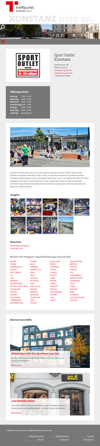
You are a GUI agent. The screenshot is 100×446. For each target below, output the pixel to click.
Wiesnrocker (16, 303)
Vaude (53, 300)
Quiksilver (15, 289)
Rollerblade (56, 292)
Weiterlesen (16, 365)
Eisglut (13, 269)
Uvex (32, 300)
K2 (11, 275)
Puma (72, 286)
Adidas (13, 261)
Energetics (35, 269)
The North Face (77, 297)
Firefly (73, 269)
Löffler (34, 278)
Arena (13, 264)
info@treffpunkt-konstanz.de (39, 430)
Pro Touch (35, 286)
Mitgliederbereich (36, 436)
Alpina (33, 261)
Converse (54, 267)
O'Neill (53, 283)
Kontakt (90, 436)
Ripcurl (74, 289)
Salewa (13, 294)
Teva (52, 297)
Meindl (53, 280)
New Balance (16, 283)
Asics (32, 264)
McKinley (34, 280)
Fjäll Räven (15, 272)
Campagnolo (16, 267)
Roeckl (13, 292)
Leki (12, 278)
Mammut (14, 280)
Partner (40, 439)
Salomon (34, 294)
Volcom (73, 300)
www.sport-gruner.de (63, 70)
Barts (53, 264)
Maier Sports (76, 278)
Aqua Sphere (76, 261)
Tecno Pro (35, 297)
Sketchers (15, 297)
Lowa (52, 278)
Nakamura (75, 280)
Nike (32, 283)
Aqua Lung (55, 261)
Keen (32, 275)
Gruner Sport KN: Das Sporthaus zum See (35, 353)
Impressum (64, 439)
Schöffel (74, 294)
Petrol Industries (19, 286)
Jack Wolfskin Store (23, 401)
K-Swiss (53, 272)
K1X (71, 272)
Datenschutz (88, 439)
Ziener (33, 303)
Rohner (34, 292)
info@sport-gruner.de (63, 73)
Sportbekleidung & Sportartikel (19, 247)
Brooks (73, 264)
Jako (32, 272)
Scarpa (53, 294)
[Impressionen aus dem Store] (18, 207)
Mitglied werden (62, 436)
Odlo (72, 283)
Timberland (16, 300)
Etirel (53, 269)
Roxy (72, 292)
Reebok (33, 289)
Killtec (53, 275)
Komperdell (76, 275)
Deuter (73, 267)
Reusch (53, 289)
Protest (54, 286)
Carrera (34, 267)
